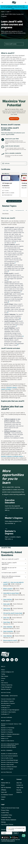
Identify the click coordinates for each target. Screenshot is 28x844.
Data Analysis (4, 676)
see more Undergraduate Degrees (10, 744)
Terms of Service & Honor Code (10, 808)
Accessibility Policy (6, 815)
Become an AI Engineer (7, 769)
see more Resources (6, 772)
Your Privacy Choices (7, 824)
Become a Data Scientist (7, 764)
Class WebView (7, 636)
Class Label (6, 604)
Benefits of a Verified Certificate (9, 753)
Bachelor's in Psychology (7, 727)
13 (17, 344)
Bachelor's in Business (7, 732)
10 (20, 319)
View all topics (5, 213)
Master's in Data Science (7, 740)
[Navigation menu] (2, 2)
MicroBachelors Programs (8, 703)
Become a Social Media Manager (9, 760)
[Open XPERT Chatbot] (23, 835)
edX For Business (6, 787)
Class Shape (6, 622)
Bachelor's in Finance (6, 730)
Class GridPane (7, 599)
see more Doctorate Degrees (8, 747)
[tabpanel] (14, 184)
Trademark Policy (6, 817)
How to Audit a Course (7, 758)
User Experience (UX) (19, 210)
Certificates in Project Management (10, 709)
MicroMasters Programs (7, 701)
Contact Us (19, 785)
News (2, 799)
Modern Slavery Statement (8, 819)
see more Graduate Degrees (8, 745)
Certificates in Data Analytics (8, 712)
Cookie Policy (5, 812)
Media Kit (19, 792)
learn (8, 11)
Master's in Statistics (6, 736)
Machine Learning (5, 689)
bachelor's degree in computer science (12, 456)
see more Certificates (6, 717)
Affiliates (3, 790)
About (3, 785)
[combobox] (14, 44)
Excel (2, 680)
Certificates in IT (5, 714)
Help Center (19, 787)
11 (16, 326)
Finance (3, 678)
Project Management (6, 687)
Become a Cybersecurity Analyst (9, 762)
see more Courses (6, 692)
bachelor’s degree (12, 387)
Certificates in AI (5, 707)
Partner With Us (5, 782)
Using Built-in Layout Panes (11, 593)
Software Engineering (6, 685)
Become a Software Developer (9, 766)
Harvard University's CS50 (8, 699)
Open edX (4, 792)
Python (3, 669)
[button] (3, 659)
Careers (3, 797)
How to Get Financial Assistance (9, 756)
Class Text (6, 617)
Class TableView (8, 626)
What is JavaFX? (8, 588)
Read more (4, 34)
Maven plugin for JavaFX (10, 640)
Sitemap (3, 822)
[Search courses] (25, 2)
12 (23, 336)
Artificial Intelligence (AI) (7, 672)
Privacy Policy (5, 810)
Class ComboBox (8, 631)
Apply (15, 833)
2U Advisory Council (7, 794)
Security (18, 790)
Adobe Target (5, 210)
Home (2, 11)
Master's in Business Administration (10, 734)
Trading (3, 674)
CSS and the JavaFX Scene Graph (12, 613)
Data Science (4, 682)
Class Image (6, 608)
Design (11, 210)
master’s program (6, 389)
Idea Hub (19, 782)
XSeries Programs (5, 705)
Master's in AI (4, 738)
